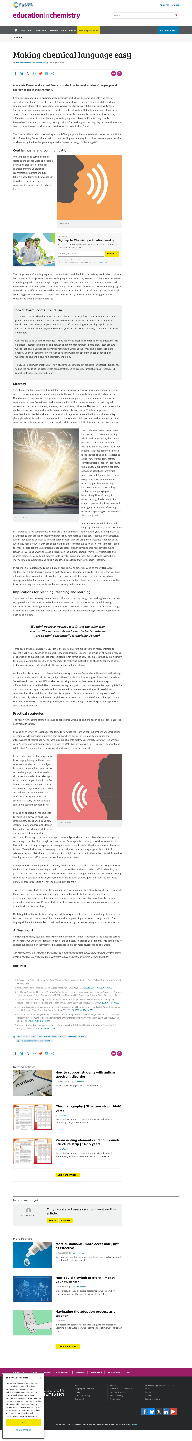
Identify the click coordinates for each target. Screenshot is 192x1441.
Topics (34, 1372)
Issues (46, 1372)
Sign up (111, 253)
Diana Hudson (82, 1081)
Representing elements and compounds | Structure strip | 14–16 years (89, 1142)
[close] (122, 67)
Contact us (18, 1372)
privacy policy (102, 262)
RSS (128, 1372)
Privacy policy (115, 1399)
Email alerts (114, 1372)
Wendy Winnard (79, 1286)
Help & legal (79, 1399)
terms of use (101, 260)
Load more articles (68, 1175)
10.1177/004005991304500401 (98, 987)
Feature (18, 37)
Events (77, 1392)
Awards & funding (116, 1395)
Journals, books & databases (121, 1389)
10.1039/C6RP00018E (82, 1010)
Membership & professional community (160, 1385)
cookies (133, 1424)
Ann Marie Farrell (23, 62)
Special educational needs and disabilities (34, 1041)
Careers (148, 1392)
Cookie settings (23, 1430)
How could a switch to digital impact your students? (85, 1280)
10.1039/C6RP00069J (109, 1002)
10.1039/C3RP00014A (39, 1021)
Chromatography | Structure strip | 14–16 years (88, 1108)
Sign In (175, 5)
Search (176, 15)
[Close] (41, 1378)
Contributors (63, 1372)
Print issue (96, 1372)
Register (164, 5)
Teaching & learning (82, 1395)
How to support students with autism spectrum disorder (85, 1074)
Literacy (82, 1036)
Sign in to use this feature (108, 67)
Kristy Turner (63, 1115)
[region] (23, 1406)
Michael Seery (42, 62)
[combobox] (145, 15)
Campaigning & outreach (84, 1389)
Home (77, 1385)
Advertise (148, 1395)
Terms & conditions (152, 1399)
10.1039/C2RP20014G (45, 1028)
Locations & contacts (118, 1392)
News (147, 1389)
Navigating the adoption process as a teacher (85, 1313)
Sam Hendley (78, 1253)
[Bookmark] (119, 73)
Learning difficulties (67, 1036)
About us (80, 1372)
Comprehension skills (47, 1036)
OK (23, 1422)
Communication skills (26, 1036)
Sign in (52, 1220)
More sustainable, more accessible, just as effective (87, 1246)
